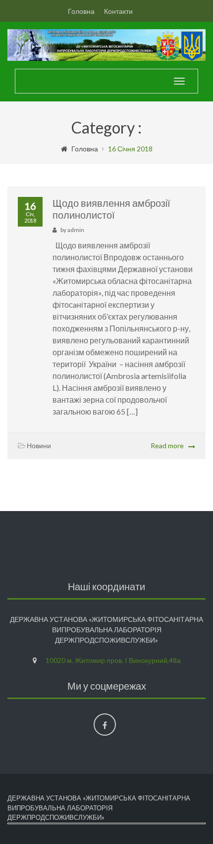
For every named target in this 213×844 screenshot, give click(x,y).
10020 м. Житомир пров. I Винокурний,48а (113, 660)
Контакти (118, 11)
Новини (39, 445)
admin (75, 230)
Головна (81, 11)
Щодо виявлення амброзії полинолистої (111, 209)
